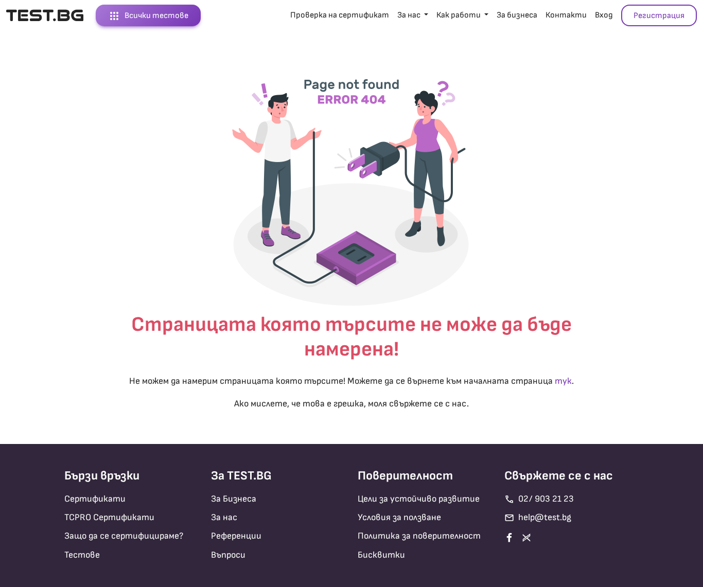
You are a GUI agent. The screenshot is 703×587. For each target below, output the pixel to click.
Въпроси (228, 554)
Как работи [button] (459, 15)
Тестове (82, 554)
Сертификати (95, 498)
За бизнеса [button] (517, 15)
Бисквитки (381, 554)
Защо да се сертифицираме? (123, 535)
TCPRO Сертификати (109, 517)
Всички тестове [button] (148, 16)
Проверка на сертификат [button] (339, 15)
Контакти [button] (566, 15)
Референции (236, 535)
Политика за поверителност (419, 535)
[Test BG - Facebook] (511, 537)
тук (563, 381)
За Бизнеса (233, 498)
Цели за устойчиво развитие (419, 498)
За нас (224, 517)
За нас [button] (409, 15)
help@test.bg (537, 518)
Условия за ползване (399, 517)
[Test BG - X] (528, 537)
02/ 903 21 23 (539, 499)
